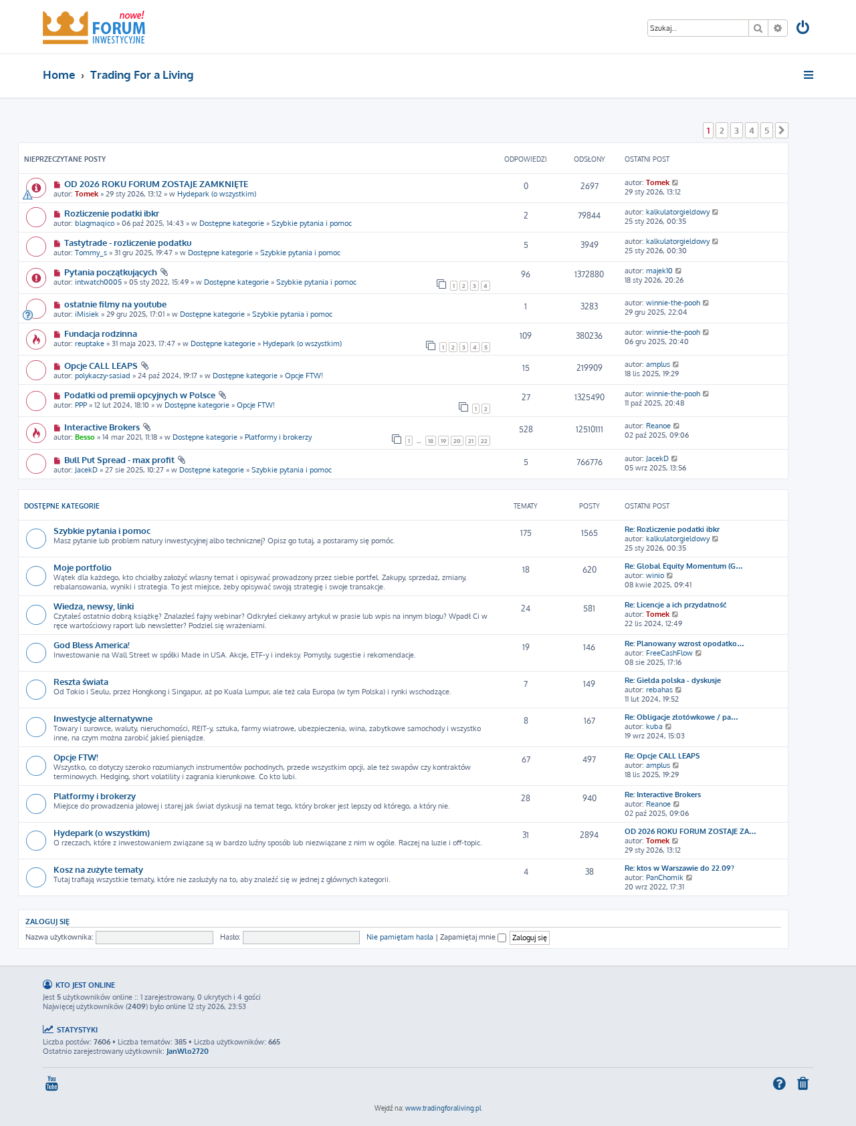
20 (457, 440)
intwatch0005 (98, 282)
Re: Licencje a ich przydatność (675, 604)
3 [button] (736, 130)
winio (655, 575)
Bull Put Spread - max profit (119, 459)
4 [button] (751, 130)
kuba (654, 726)
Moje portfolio (83, 567)
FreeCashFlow (669, 653)
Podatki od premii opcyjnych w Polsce (139, 394)
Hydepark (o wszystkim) (216, 193)
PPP (81, 405)
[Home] (94, 27)
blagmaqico (94, 223)
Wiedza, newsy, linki (94, 605)
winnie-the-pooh (673, 302)
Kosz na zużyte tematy (98, 869)
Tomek (86, 193)
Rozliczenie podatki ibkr (111, 213)
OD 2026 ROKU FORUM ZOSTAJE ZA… (690, 831)
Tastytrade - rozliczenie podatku (127, 242)
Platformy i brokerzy (278, 437)
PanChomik (664, 877)
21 (470, 440)
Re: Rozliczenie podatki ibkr (672, 529)
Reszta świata (81, 681)
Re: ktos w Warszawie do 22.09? (679, 868)
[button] (781, 130)
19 (443, 440)
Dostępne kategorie (231, 223)
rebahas (659, 689)
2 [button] (722, 130)
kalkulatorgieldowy (678, 212)
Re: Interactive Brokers (663, 794)
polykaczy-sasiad (102, 375)
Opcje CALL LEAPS (101, 365)
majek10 (659, 270)
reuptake (89, 343)
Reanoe (658, 425)
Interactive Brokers (102, 426)
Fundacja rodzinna (100, 333)
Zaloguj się (47, 921)
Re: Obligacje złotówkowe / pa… (681, 717)
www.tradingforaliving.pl (443, 1108)
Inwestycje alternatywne (103, 718)
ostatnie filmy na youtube (115, 303)
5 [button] (766, 130)
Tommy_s (91, 252)
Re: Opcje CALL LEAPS (662, 755)
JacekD (86, 469)
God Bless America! (92, 644)
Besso (85, 437)
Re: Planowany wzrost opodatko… (684, 643)
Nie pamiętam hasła (399, 937)
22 (484, 440)
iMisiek (87, 314)
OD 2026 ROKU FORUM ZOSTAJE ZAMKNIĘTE (156, 183)
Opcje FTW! (304, 375)
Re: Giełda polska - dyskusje (673, 680)
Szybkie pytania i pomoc (312, 223)
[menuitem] (803, 29)
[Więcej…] (809, 75)
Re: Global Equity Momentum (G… (684, 566)
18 (430, 440)
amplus (658, 364)
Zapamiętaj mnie (469, 937)
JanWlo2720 (188, 1051)
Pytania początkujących (110, 271)
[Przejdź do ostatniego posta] (675, 182)
